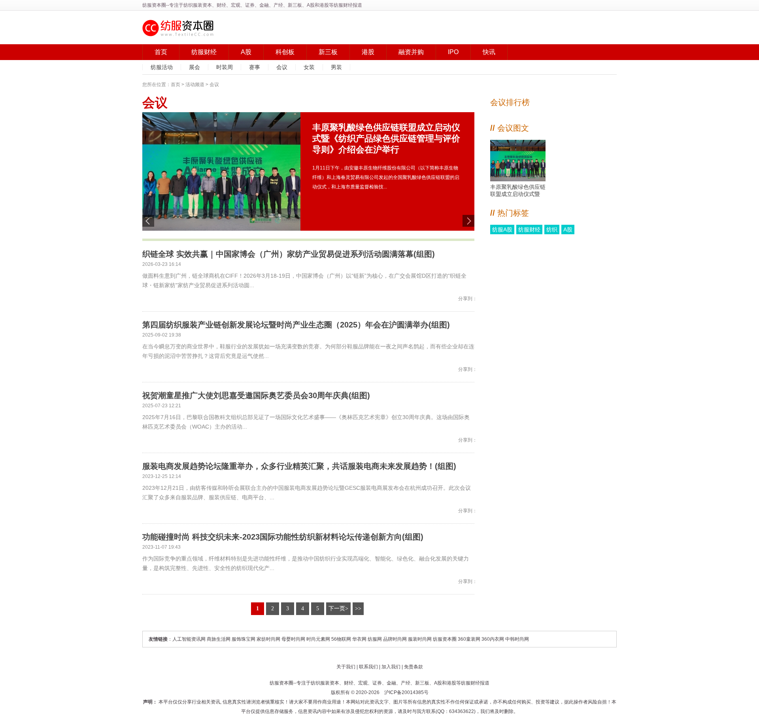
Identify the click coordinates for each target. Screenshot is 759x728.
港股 (368, 52)
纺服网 (375, 639)
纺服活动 (162, 67)
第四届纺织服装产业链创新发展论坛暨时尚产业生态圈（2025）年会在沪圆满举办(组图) (296, 324)
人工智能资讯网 (189, 639)
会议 (281, 67)
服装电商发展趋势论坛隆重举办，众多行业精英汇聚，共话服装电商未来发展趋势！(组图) (299, 466)
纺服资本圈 (154, 5)
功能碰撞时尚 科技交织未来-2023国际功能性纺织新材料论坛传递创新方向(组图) (282, 536)
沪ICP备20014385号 (406, 692)
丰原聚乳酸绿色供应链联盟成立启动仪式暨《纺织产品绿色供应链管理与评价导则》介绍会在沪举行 (518, 191)
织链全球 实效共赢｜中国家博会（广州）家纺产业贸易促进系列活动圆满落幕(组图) (288, 254)
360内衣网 (492, 639)
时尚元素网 (318, 639)
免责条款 (413, 667)
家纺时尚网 (268, 639)
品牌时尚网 (395, 639)
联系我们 (368, 667)
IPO (453, 52)
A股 (246, 52)
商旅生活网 (218, 639)
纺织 (551, 229)
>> (358, 608)
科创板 (285, 52)
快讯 (489, 52)
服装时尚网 (420, 639)
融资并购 (411, 52)
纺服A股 (502, 229)
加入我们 (390, 667)
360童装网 (469, 639)
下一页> (338, 608)
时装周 (224, 67)
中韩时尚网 (517, 639)
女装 (309, 67)
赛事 (254, 67)
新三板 (328, 52)
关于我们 (345, 667)
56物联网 (341, 639)
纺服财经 (204, 52)
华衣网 (359, 639)
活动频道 (194, 84)
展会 (194, 67)
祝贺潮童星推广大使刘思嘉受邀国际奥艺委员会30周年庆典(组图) (256, 395)
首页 (161, 52)
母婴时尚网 (293, 639)
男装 (336, 67)
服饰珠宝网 (243, 639)
